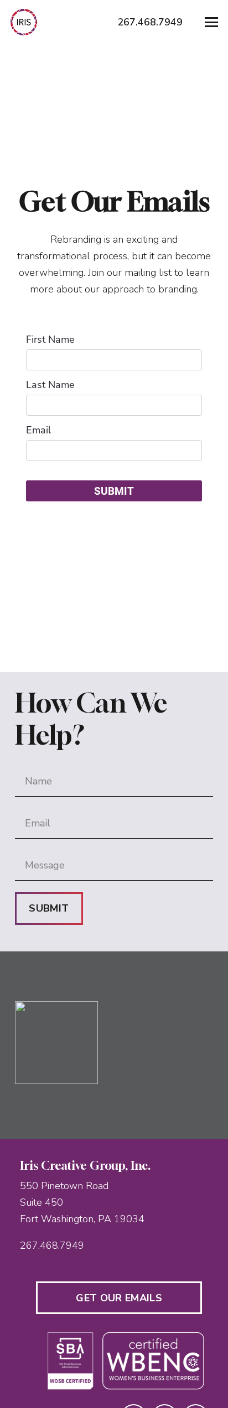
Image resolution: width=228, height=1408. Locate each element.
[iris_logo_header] (24, 22)
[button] (211, 22)
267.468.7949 (52, 1245)
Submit (49, 908)
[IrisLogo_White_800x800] (82, 1042)
